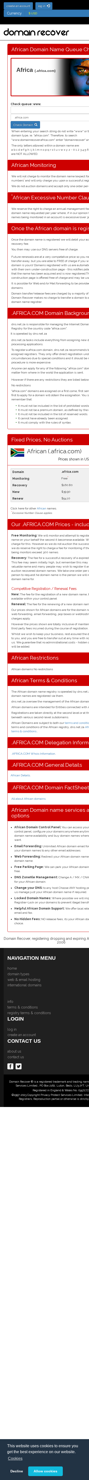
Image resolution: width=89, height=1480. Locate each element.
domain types (18, 974)
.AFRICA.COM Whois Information (33, 753)
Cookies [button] (15, 1458)
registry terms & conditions (29, 1013)
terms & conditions (22, 1007)
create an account (21, 1035)
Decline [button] (16, 1471)
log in (12, 1029)
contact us (15, 1057)
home (12, 968)
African (41, 508)
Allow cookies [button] (45, 1471)
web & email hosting (23, 980)
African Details (20, 775)
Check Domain (23, 125)
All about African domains (28, 798)
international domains (24, 985)
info (10, 1002)
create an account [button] (18, 6)
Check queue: (21, 104)
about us (14, 1051)
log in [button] (42, 6)
